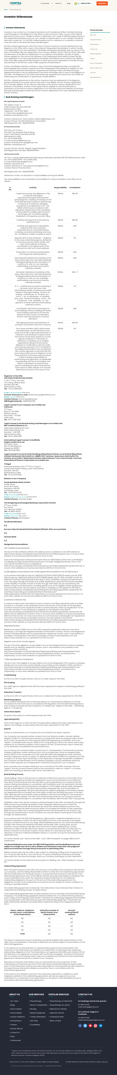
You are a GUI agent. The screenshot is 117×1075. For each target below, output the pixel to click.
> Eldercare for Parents (58, 1009)
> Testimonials (15, 1040)
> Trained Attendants (37, 1017)
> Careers (13, 1025)
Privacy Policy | (14, 1062)
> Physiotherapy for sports (59, 1005)
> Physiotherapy (35, 1001)
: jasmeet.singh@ (11, 495)
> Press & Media (15, 1013)
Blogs (68, 3)
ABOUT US (14, 994)
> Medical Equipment (37, 1013)
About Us (58, 3)
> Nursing (32, 1009)
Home (6, 9)
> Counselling (34, 1025)
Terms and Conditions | (28, 1062)
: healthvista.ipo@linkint (13, 393)
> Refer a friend (55, 1021)
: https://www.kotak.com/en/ (15, 497)
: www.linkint (10, 397)
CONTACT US (85, 994)
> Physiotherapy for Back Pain (60, 1001)
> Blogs (12, 1005)
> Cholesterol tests (56, 1017)
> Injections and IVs (56, 1013)
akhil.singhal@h (11, 514)
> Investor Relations (17, 1017)
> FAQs (12, 1036)
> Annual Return (15, 1021)
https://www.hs (11, 516)
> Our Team (13, 1001)
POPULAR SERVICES (59, 994)
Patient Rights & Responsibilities (48, 1062)
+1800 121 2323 (85, 3)
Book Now (102, 3)
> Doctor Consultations (38, 1005)
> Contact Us (14, 1032)
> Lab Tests (33, 1021)
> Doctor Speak (15, 1009)
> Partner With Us (16, 1029)
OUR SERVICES (36, 994)
